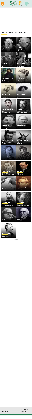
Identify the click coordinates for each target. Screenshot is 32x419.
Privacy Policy (24, 409)
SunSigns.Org (4, 411)
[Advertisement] (16, 334)
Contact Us (23, 411)
